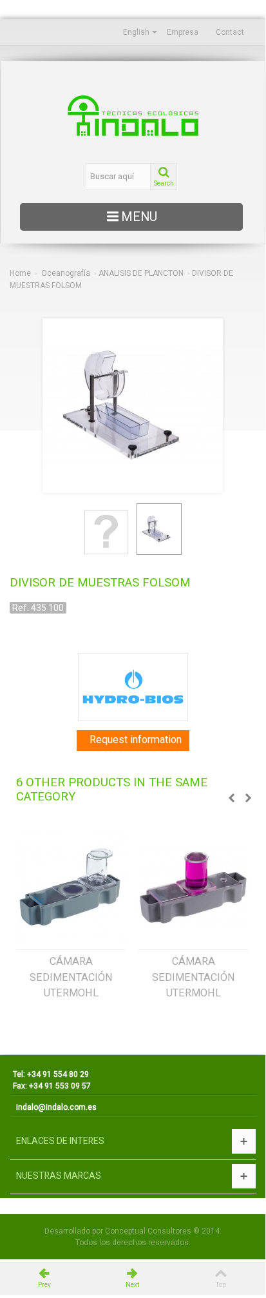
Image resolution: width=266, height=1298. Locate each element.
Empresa (182, 32)
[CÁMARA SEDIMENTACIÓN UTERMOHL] (71, 887)
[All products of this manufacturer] (133, 687)
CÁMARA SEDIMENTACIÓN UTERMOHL (71, 977)
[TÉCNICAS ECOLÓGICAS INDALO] (132, 116)
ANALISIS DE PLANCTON (141, 273)
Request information (136, 739)
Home (20, 273)
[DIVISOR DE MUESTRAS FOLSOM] (106, 532)
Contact (230, 32)
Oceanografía (65, 273)
